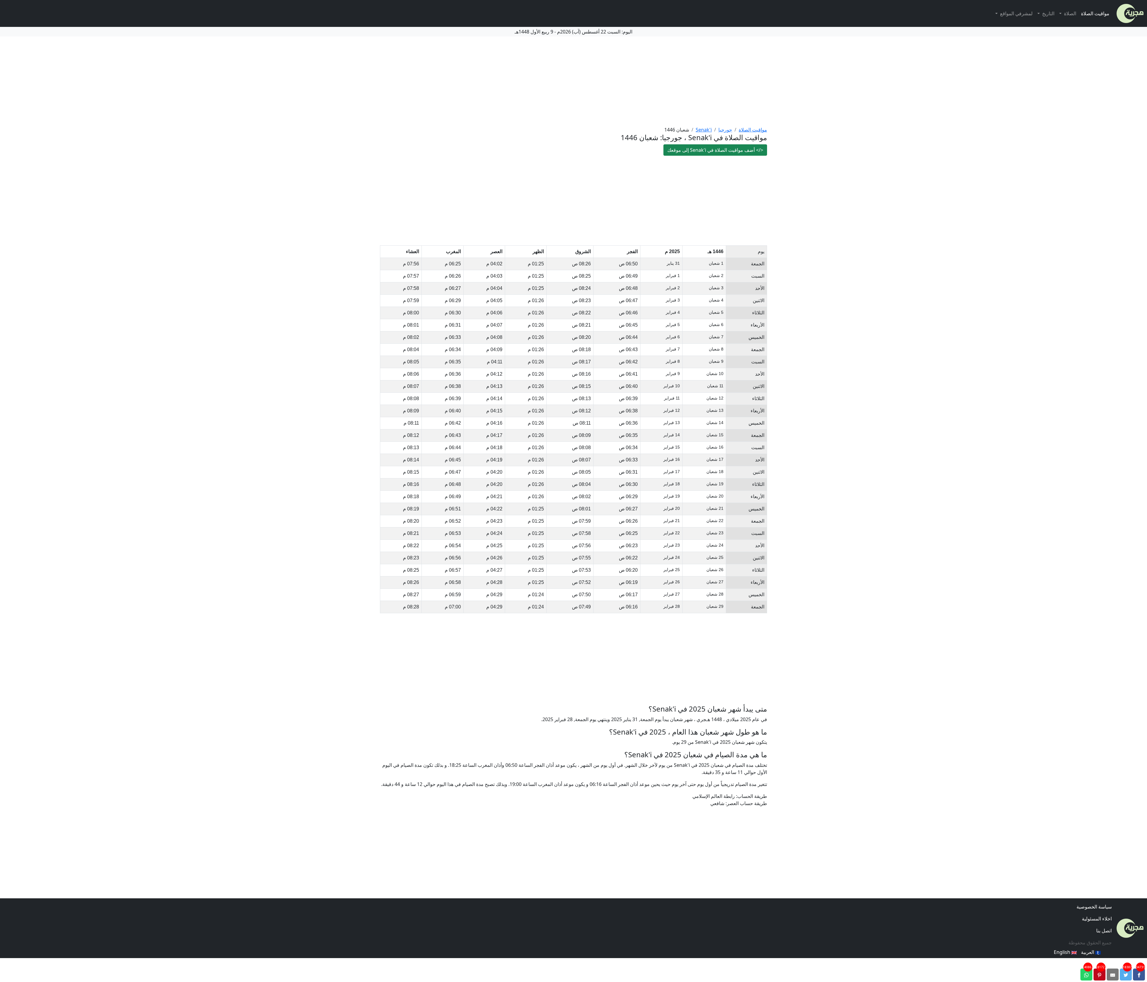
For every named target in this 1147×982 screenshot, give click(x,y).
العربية (1088, 952)
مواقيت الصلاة (1095, 13)
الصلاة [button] (1069, 13)
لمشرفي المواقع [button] (1016, 13)
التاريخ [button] (1047, 13)
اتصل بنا (1104, 930)
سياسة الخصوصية (1094, 906)
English (1062, 952)
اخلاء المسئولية (1097, 918)
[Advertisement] (573, 81)
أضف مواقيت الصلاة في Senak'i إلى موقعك (715, 150)
